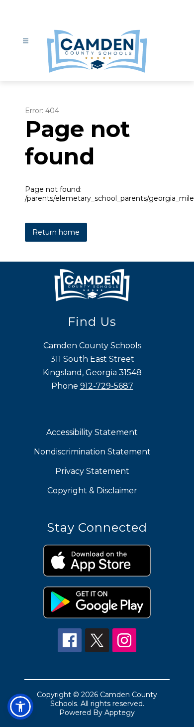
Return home (56, 232)
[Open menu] (25, 41)
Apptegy (119, 712)
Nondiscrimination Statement (92, 451)
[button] (20, 706)
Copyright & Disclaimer (92, 490)
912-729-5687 (106, 386)
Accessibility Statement (92, 432)
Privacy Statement (92, 471)
